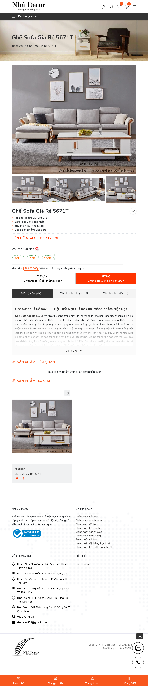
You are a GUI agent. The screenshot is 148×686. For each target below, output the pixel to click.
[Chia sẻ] (133, 211)
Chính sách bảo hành (88, 528)
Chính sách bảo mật (87, 516)
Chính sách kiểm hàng (88, 535)
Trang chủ (18, 46)
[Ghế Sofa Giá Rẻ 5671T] (74, 119)
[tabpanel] (42, 435)
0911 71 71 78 (25, 616)
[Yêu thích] (67, 393)
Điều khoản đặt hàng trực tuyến (94, 543)
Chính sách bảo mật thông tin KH (94, 547)
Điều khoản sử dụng (87, 539)
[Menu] (134, 6)
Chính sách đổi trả (86, 524)
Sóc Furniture (83, 564)
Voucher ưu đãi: (23, 249)
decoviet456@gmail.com (32, 622)
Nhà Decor (20, 468)
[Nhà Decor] (37, 6)
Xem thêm (72, 350)
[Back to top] (139, 636)
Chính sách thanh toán (89, 520)
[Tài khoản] (104, 6)
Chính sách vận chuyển (89, 532)
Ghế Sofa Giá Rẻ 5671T (28, 474)
